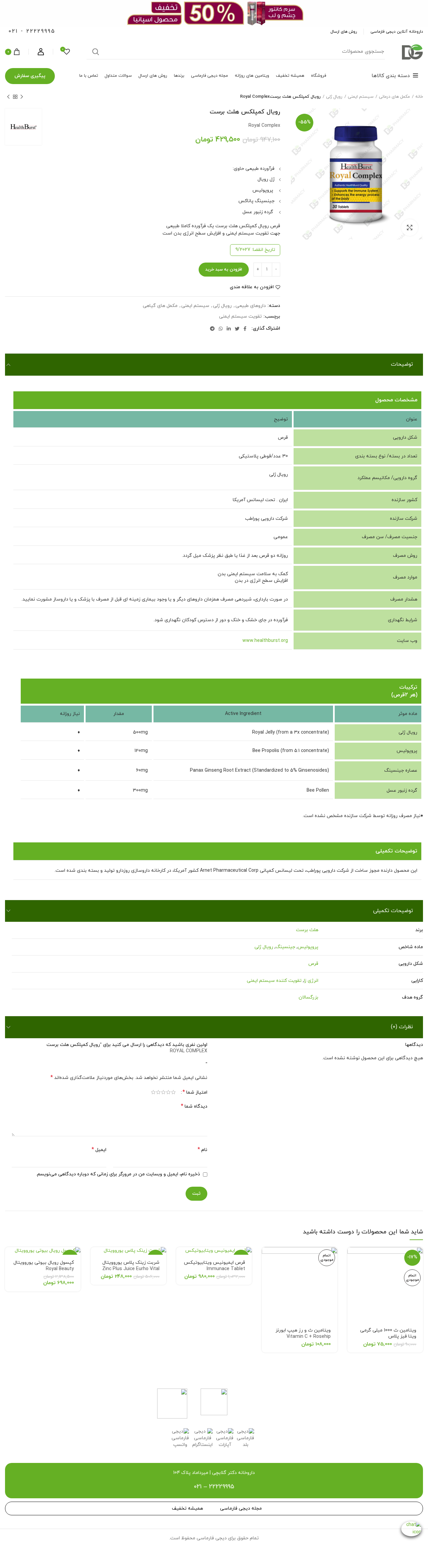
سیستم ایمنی (360, 97)
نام (202, 1149)
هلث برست (307, 930)
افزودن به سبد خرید (223, 270)
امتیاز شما (195, 1092)
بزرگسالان (308, 997)
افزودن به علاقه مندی (252, 287)
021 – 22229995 (214, 1487)
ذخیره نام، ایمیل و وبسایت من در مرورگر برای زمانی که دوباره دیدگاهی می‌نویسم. (118, 1174)
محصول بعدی (8, 96)
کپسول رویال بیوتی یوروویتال (43, 1265)
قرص (313, 963)
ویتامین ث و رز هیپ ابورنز (303, 1333)
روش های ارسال (343, 31)
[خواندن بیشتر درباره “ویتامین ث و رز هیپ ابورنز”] (266, 1257)
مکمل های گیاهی (160, 306)
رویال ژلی (334, 97)
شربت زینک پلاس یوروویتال (130, 1265)
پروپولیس (308, 947)
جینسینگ (285, 947)
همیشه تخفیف (187, 1508)
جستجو (95, 51)
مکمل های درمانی (394, 97)
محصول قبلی (21, 96)
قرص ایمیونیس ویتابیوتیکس (214, 1265)
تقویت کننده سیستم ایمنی (274, 981)
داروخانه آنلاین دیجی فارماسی (396, 31)
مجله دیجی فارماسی (241, 1508)
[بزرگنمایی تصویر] (409, 227)
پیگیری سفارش (29, 76)
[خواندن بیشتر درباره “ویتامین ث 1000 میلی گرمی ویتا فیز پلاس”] (352, 1257)
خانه (419, 97)
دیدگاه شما (194, 1106)
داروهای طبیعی (250, 306)
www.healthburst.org (265, 641)
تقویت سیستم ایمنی (240, 317)
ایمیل (99, 1149)
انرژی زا (311, 981)
